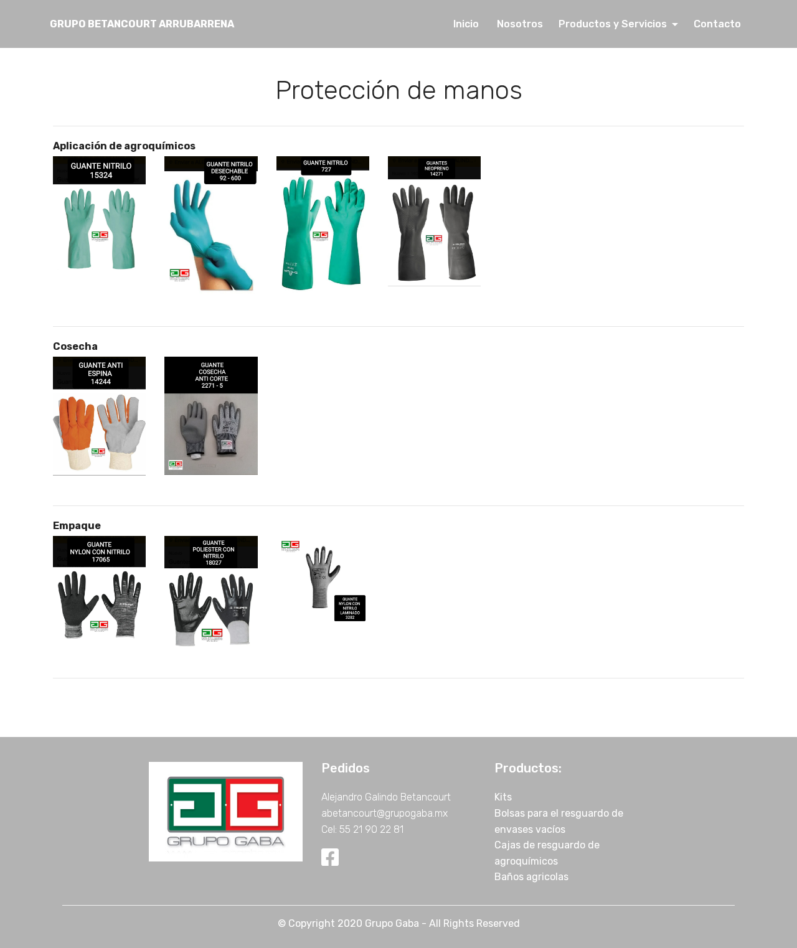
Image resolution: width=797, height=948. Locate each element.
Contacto (716, 24)
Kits (503, 797)
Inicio (468, 24)
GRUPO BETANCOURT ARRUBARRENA (142, 24)
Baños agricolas (531, 877)
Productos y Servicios (614, 24)
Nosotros (521, 24)
